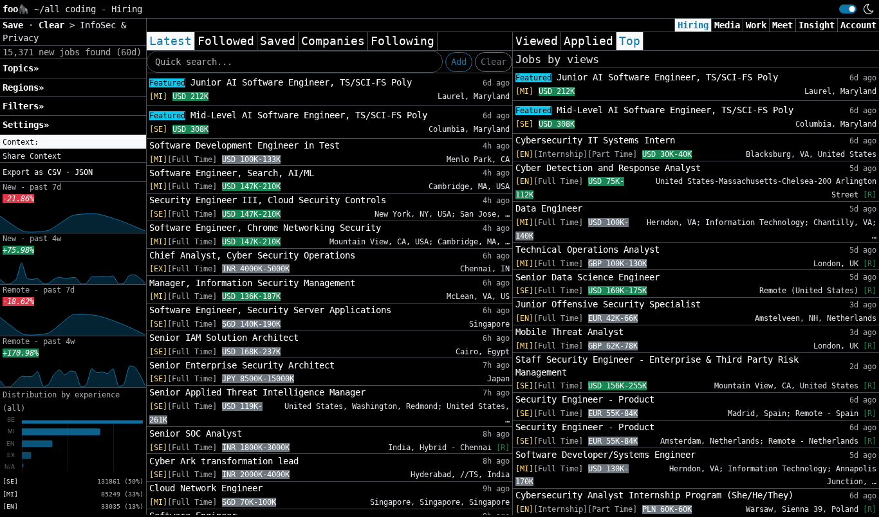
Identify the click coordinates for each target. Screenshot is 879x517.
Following (402, 41)
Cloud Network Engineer (206, 488)
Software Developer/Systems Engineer (605, 454)
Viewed (536, 41)
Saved (277, 41)
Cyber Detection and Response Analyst (608, 168)
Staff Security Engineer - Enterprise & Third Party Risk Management (657, 365)
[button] (73, 142)
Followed (226, 41)
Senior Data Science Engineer (587, 277)
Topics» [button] (21, 68)
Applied (588, 41)
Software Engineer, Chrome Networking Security (265, 227)
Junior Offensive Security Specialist (608, 304)
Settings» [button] (26, 125)
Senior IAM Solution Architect (224, 337)
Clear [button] (54, 25)
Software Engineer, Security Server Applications (270, 310)
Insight (817, 25)
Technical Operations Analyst (587, 249)
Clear (493, 62)
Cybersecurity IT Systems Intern (595, 140)
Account (858, 25)
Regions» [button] (23, 87)
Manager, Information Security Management (252, 283)
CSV (54, 172)
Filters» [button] (23, 106)
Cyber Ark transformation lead (224, 461)
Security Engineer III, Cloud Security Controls (267, 200)
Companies (333, 41)
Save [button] (15, 25)
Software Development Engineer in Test (244, 145)
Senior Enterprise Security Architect (242, 365)
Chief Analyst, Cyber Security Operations (252, 255)
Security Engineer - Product (584, 399)
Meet (782, 25)
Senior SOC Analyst (195, 433)
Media (727, 25)
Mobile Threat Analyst (569, 332)
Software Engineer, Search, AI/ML (231, 173)
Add (459, 62)
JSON (84, 172)
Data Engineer (548, 208)
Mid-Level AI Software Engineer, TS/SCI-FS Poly (288, 115)
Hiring (693, 25)
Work (756, 25)
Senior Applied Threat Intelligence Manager (257, 392)
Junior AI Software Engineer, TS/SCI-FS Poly (280, 82)
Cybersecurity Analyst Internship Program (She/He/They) (654, 495)
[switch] (847, 9)
